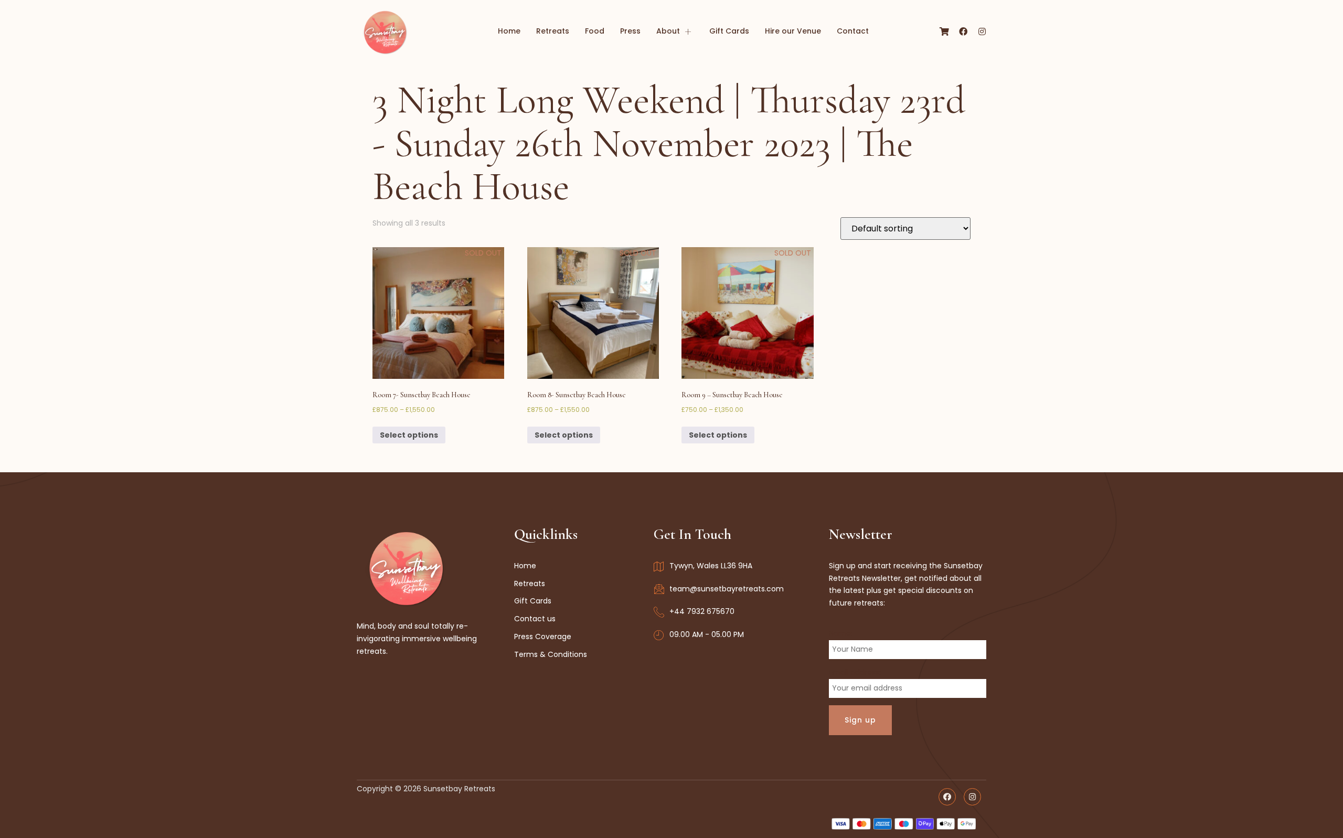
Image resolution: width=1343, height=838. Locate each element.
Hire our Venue (793, 31)
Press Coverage (542, 636)
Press (630, 31)
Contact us (535, 618)
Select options (409, 435)
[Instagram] (982, 31)
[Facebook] (963, 31)
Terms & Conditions (550, 654)
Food (594, 31)
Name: (840, 633)
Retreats (552, 31)
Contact (853, 31)
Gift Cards (729, 31)
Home (509, 31)
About (668, 31)
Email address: (855, 672)
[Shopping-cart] (944, 31)
